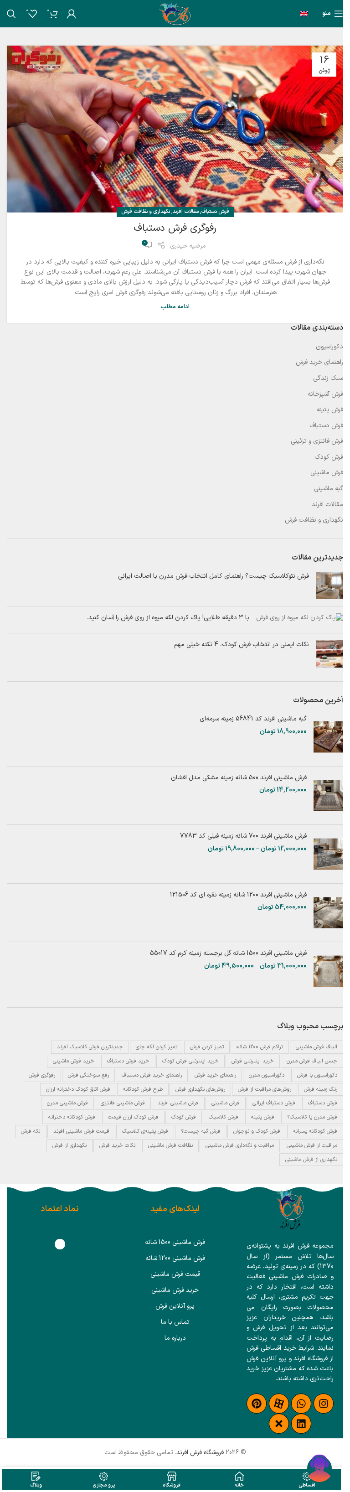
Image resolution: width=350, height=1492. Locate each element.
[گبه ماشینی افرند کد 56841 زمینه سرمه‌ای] (328, 737)
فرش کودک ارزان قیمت (133, 1117)
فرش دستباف (215, 212)
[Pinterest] (257, 1404)
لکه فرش (31, 1131)
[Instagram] (324, 1404)
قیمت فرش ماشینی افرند (81, 1131)
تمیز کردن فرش (207, 1047)
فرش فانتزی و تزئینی (317, 441)
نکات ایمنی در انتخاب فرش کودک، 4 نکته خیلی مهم (241, 644)
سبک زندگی (328, 378)
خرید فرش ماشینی (73, 1061)
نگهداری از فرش (69, 1145)
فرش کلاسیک (223, 1117)
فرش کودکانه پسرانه (315, 1131)
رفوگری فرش (42, 1075)
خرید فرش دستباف (128, 1061)
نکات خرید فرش (117, 1145)
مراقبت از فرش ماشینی (312, 1145)
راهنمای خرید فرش (319, 362)
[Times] (279, 1424)
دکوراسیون (329, 347)
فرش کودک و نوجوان (256, 1131)
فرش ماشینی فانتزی (123, 1103)
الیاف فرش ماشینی (316, 1047)
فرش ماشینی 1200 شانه (175, 1258)
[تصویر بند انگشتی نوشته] (329, 585)
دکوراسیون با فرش (317, 1075)
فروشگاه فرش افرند (200, 1452)
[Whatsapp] (301, 1404)
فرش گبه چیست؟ (201, 1131)
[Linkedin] (301, 1424)
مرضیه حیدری (188, 246)
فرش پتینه (330, 409)
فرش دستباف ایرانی (273, 1103)
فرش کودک (328, 457)
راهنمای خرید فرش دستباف (152, 1075)
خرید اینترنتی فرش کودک (190, 1061)
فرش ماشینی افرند (178, 1103)
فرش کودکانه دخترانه (71, 1117)
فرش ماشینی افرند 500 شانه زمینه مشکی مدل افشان (239, 777)
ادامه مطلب (175, 306)
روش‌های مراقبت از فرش (264, 1089)
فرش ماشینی (326, 472)
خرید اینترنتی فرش (253, 1061)
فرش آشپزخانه (325, 394)
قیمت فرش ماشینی (175, 1274)
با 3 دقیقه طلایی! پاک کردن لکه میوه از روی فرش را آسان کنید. (168, 617)
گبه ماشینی (328, 488)
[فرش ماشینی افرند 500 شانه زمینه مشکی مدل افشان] (328, 795)
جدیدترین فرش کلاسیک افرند (90, 1047)
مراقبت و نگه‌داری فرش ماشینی (240, 1145)
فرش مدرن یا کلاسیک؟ (312, 1117)
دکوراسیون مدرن (266, 1075)
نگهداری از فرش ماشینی (311, 1159)
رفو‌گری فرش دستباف (175, 228)
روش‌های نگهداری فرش (200, 1089)
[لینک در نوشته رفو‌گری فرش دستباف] (175, 129)
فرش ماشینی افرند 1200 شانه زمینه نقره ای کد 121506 (238, 895)
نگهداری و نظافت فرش (145, 212)
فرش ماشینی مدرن (67, 1103)
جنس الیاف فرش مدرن (312, 1061)
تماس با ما (175, 1322)
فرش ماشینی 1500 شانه (175, 1242)
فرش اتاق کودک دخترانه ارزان (78, 1089)
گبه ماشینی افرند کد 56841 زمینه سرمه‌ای (253, 719)
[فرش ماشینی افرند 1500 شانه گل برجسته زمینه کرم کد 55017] (328, 971)
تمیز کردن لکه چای (156, 1047)
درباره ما (175, 1338)
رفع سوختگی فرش (88, 1075)
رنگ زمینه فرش (320, 1089)
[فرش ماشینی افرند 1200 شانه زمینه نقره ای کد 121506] (328, 913)
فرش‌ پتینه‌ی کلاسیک (145, 1131)
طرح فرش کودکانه (143, 1089)
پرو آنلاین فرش (175, 1306)
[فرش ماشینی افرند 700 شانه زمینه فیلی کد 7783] (328, 854)
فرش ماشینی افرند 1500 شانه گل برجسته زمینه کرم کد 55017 (228, 953)
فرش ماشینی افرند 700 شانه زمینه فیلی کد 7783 (243, 836)
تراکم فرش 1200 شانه (260, 1047)
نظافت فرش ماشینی (170, 1145)
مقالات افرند (186, 212)
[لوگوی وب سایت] (175, 13)
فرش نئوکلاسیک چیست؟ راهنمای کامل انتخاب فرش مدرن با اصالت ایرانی (213, 576)
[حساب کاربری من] (71, 14)
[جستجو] (11, 14)
